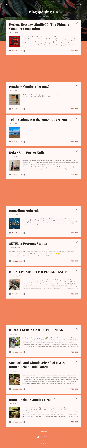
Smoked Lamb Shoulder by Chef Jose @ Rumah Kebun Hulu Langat (37, 365)
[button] (77, 23)
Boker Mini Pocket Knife (26, 152)
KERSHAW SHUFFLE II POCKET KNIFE (38, 272)
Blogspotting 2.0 (43, 11)
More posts (43, 431)
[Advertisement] (43, 69)
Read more (74, 51)
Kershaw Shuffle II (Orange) (29, 86)
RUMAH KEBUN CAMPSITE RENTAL (36, 330)
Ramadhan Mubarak (24, 210)
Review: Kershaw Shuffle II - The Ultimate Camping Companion (39, 26)
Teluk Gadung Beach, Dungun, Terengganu (40, 119)
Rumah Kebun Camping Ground (32, 399)
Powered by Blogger (44, 437)
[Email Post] (24, 51)
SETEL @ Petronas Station (28, 243)
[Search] (80, 4)
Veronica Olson (47, 440)
